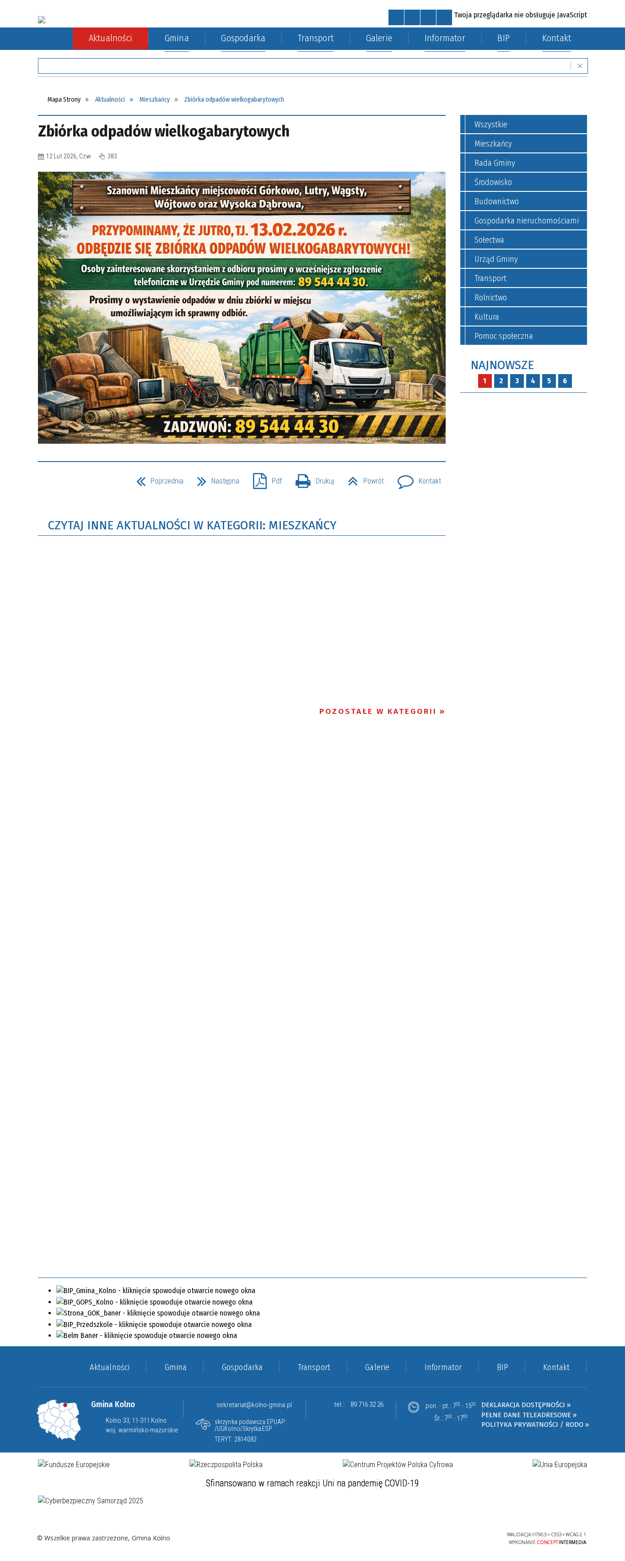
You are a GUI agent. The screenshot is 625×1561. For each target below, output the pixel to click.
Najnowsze (502, 365)
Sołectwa (489, 240)
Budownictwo (496, 201)
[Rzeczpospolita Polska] (226, 1464)
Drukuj (311, 478)
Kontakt (415, 478)
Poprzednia (156, 478)
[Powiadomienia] (444, 17)
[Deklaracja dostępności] (428, 17)
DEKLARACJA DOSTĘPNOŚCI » (526, 1405)
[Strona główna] (55, 38)
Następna (214, 478)
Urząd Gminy (496, 259)
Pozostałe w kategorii (378, 711)
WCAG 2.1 (471, 1537)
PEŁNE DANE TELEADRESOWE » (529, 1415)
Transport (490, 278)
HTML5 (428, 1537)
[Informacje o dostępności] (412, 17)
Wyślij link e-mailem (80, 482)
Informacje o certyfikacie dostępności (312, 1539)
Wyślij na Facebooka (47, 482)
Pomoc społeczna (503, 336)
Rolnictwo (490, 298)
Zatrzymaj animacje (396, 17)
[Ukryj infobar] (580, 66)
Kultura (486, 317)
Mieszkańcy (493, 144)
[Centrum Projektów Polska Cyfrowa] (398, 1464)
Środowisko (493, 182)
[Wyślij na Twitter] (63, 482)
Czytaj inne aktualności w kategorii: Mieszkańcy (192, 525)
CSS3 (442, 1537)
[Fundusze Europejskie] (74, 1464)
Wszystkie (490, 125)
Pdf (264, 478)
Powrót (362, 478)
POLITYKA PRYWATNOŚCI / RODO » (535, 1424)
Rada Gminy (494, 163)
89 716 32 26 (366, 1404)
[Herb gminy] (41, 19)
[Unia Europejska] (560, 1464)
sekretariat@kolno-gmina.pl (254, 1405)
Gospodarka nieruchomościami (526, 221)
